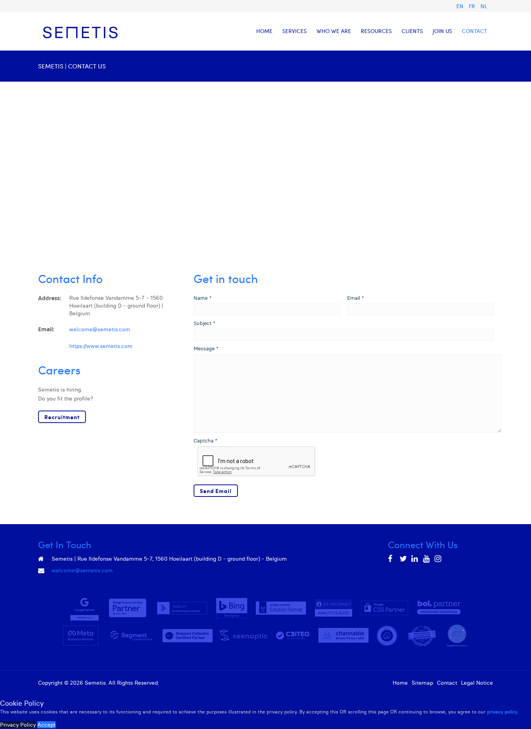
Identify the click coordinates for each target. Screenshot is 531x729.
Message (206, 348)
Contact (447, 682)
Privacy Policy (18, 724)
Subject (204, 323)
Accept (46, 724)
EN (460, 6)
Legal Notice (477, 682)
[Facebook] (392, 559)
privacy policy (502, 712)
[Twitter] (403, 559)
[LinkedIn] (415, 559)
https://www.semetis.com (101, 346)
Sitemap (422, 682)
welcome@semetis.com (99, 329)
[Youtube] (427, 559)
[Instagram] (438, 559)
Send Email (216, 491)
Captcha (205, 440)
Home (400, 682)
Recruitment (62, 417)
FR (473, 6)
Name (202, 298)
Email (355, 298)
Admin (169, 682)
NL (483, 6)
